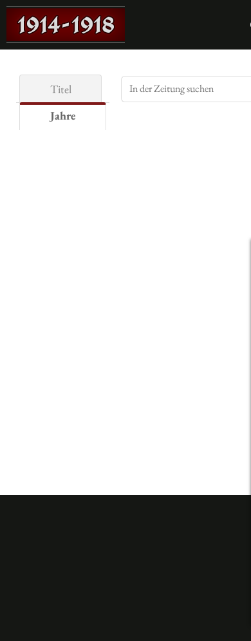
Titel (60, 89)
